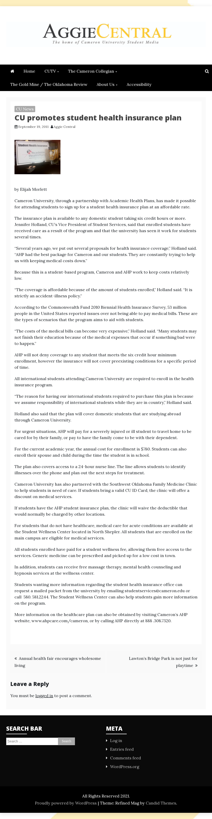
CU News (25, 109)
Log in (116, 740)
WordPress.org (124, 766)
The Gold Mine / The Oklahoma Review (48, 84)
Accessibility (139, 84)
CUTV (50, 71)
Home (29, 71)
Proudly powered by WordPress (66, 803)
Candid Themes (161, 803)
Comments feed (125, 757)
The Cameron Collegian (91, 71)
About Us (105, 84)
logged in (44, 695)
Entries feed (122, 749)
